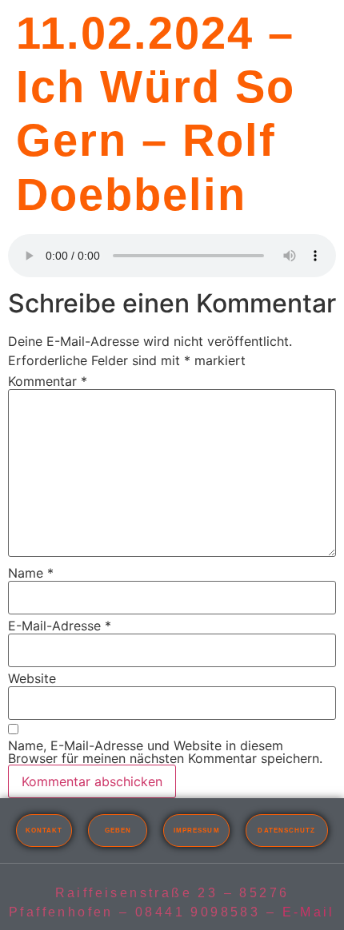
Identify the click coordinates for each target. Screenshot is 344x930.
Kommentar (47, 381)
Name (31, 572)
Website (32, 678)
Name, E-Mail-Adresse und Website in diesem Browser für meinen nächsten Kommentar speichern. (165, 752)
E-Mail (308, 912)
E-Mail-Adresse (59, 625)
